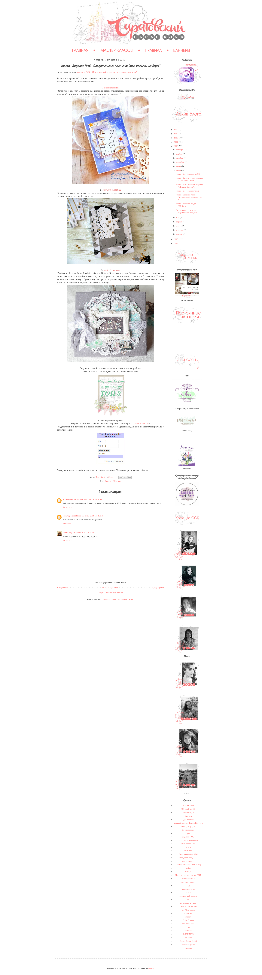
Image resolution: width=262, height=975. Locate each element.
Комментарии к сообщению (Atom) (118, 599)
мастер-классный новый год (188, 864)
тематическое (188, 923)
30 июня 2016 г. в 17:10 (92, 515)
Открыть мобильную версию (110, 592)
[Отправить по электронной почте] (119, 477)
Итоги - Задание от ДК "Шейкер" (186, 204)
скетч (188, 892)
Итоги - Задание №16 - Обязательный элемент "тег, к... (189, 197)
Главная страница (110, 587)
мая (178, 217)
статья (188, 916)
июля (178, 166)
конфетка (188, 850)
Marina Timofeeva (111, 269)
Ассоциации (188, 812)
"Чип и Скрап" (188, 805)
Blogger (151, 968)
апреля (179, 221)
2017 (176, 142)
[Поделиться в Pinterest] (130, 477)
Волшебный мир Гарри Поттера (188, 822)
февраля (180, 229)
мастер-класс (188, 861)
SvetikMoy (67, 532)
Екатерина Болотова (73, 499)
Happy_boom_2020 (188, 941)
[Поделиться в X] (125, 477)
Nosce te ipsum (188, 944)
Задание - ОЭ (110, 481)
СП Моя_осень (188, 909)
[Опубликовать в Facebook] (127, 477)
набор (188, 868)
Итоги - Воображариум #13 (188, 173)
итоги (118, 481)
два (188, 833)
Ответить (67, 507)
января (179, 234)
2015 (176, 239)
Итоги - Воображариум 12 (187, 190)
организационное (188, 882)
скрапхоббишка (112, 87)
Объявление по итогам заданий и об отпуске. (186, 211)
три (188, 927)
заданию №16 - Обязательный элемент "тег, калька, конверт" (107, 71)
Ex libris (188, 937)
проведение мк (188, 888)
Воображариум (188, 826)
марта (179, 225)
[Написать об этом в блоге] (122, 477)
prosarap (188, 948)
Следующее (62, 587)
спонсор (188, 913)
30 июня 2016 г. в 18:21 (83, 532)
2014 (176, 243)
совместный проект (188, 895)
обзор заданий (188, 878)
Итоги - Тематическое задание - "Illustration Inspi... (189, 179)
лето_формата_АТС (188, 857)
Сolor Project (188, 920)
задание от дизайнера (188, 840)
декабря (180, 149)
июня (178, 170)
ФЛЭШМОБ (188, 934)
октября (180, 157)
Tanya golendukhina (72, 515)
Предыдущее (158, 587)
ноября (179, 153)
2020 (176, 129)
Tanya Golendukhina (111, 189)
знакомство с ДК (188, 843)
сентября (180, 162)
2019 (176, 133)
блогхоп (188, 815)
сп (188, 899)
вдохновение (188, 819)
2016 (176, 146)
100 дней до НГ (188, 808)
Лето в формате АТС (188, 854)
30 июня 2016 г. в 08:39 (94, 499)
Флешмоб (188, 930)
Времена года (188, 829)
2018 (176, 137)
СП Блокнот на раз (188, 906)
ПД (188, 885)
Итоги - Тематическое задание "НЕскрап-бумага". (189, 185)
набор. (188, 871)
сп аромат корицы (188, 902)
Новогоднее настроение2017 (188, 875)
